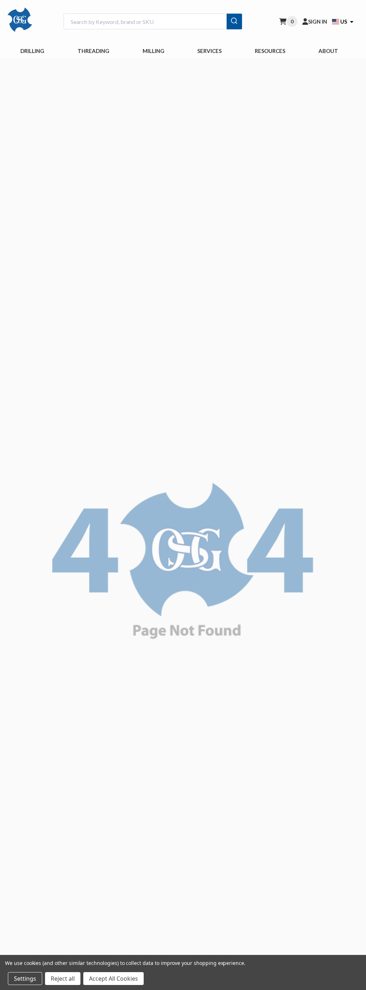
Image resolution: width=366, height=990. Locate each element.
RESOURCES (270, 51)
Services (209, 51)
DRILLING (32, 51)
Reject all (63, 978)
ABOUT (328, 51)
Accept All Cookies (113, 978)
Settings (25, 978)
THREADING (93, 51)
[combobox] (153, 22)
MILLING (153, 51)
